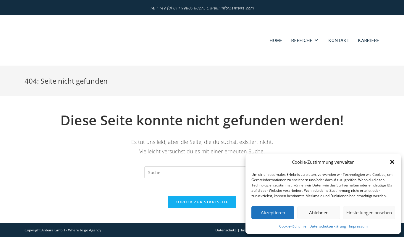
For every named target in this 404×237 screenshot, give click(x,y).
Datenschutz (225, 230)
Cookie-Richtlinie (292, 226)
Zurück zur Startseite (201, 201)
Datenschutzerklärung (327, 226)
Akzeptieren (273, 212)
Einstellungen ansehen (369, 212)
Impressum (358, 226)
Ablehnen (319, 212)
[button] (392, 162)
